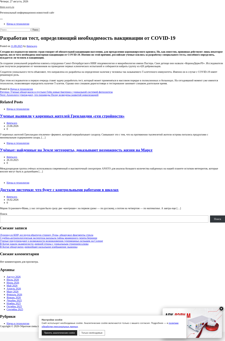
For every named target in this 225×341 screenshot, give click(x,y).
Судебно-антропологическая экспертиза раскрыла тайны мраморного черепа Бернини (48, 238)
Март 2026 (12, 291)
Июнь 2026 (13, 282)
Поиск (3, 213)
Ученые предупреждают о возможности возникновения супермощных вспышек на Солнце (51, 241)
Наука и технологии (18, 23)
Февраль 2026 (14, 294)
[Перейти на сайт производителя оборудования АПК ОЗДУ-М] (192, 323)
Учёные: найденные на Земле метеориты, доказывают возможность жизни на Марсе (76, 150)
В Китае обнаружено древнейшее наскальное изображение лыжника (38, 246)
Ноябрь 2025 (14, 303)
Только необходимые (91, 333)
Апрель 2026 (14, 288)
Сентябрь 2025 (15, 309)
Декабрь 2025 (14, 300)
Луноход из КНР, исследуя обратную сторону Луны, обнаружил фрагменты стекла (46, 235)
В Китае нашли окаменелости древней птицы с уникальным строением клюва (44, 244)
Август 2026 (14, 276)
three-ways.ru (7, 7)
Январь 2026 (14, 297)
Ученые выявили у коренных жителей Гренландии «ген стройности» (62, 116)
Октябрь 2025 (14, 306)
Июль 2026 (13, 279)
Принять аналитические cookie (59, 333)
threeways (32, 46)
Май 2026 (12, 285)
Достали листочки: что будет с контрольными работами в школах (59, 190)
